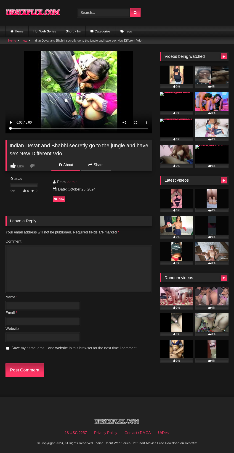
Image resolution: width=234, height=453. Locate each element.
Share (98, 165)
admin (72, 182)
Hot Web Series (44, 31)
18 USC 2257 (76, 433)
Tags (128, 31)
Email (11, 313)
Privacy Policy (105, 433)
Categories (102, 31)
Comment (13, 241)
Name (11, 297)
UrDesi (164, 433)
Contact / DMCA (138, 433)
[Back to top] (220, 439)
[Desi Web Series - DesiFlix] (36, 12)
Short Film (73, 31)
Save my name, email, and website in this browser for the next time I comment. (74, 348)
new (24, 40)
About (68, 165)
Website (12, 329)
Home (19, 31)
